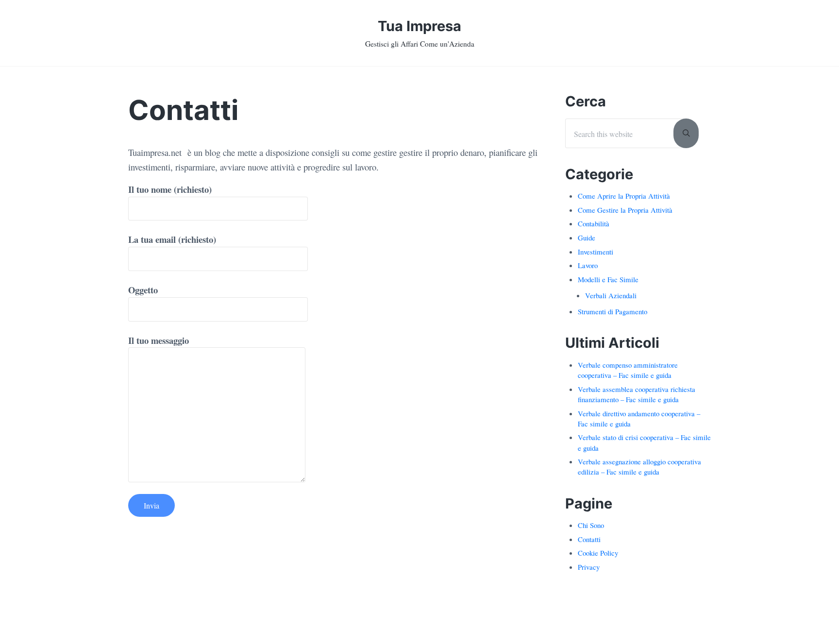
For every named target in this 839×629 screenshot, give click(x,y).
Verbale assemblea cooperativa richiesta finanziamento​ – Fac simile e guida (636, 394)
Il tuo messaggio (158, 340)
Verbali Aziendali (611, 295)
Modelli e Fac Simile (608, 279)
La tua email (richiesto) (172, 239)
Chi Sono (591, 525)
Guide (586, 237)
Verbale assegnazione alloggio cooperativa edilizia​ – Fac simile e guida (639, 466)
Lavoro (588, 265)
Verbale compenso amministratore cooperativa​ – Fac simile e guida (628, 370)
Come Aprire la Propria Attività (624, 196)
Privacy (589, 567)
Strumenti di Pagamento (612, 311)
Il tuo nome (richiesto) (170, 189)
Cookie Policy (598, 553)
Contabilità (593, 223)
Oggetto (143, 289)
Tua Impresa (419, 25)
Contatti (589, 539)
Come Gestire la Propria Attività (625, 210)
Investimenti (595, 251)
